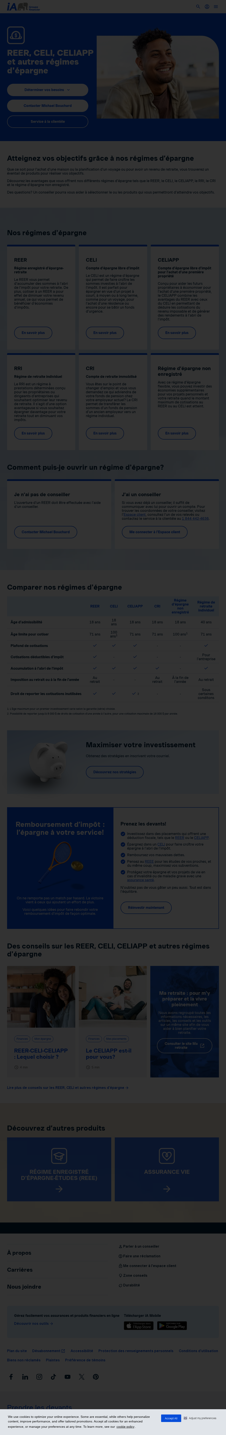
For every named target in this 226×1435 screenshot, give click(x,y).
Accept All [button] (171, 1418)
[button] (200, 1418)
